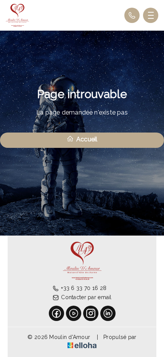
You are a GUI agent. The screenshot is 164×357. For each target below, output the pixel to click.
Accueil (86, 139)
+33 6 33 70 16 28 (83, 288)
